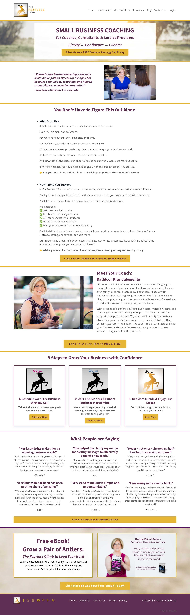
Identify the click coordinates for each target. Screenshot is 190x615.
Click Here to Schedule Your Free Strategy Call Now (95, 258)
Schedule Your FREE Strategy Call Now (95, 519)
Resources (138, 10)
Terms (112, 600)
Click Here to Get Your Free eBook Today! (95, 585)
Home (91, 10)
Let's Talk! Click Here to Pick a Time (95, 344)
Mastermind (104, 10)
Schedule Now (39, 417)
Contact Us (160, 10)
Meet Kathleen (122, 10)
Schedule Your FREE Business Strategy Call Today (95, 52)
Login (172, 10)
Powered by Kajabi (168, 611)
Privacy (123, 600)
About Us (84, 600)
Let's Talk (150, 417)
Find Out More (95, 420)
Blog (148, 10)
